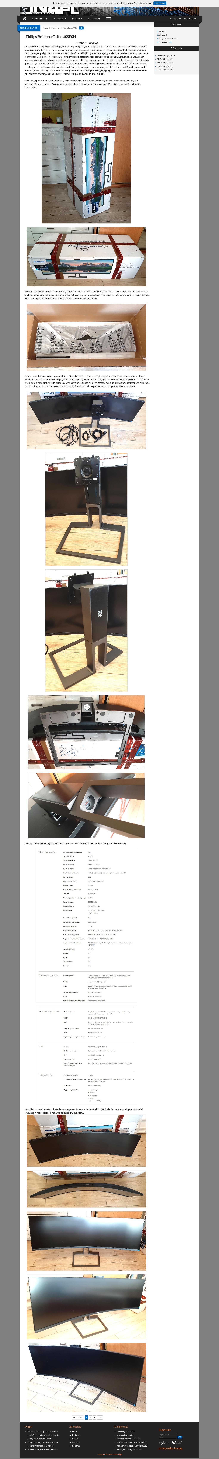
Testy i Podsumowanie (168, 38)
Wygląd (162, 31)
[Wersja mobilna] (108, 19)
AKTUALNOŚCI (39, 19)
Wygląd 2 (163, 35)
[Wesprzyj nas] (45, 1447)
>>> (100, 1417)
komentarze (164, 42)
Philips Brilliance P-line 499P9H (51, 36)
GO (179, 1437)
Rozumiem (160, 3)
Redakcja (76, 1435)
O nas (74, 1432)
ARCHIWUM (94, 19)
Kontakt (75, 1439)
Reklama (76, 1446)
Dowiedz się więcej (143, 3)
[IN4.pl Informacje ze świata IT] (50, 8)
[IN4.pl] (25, 19)
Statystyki (76, 1442)
